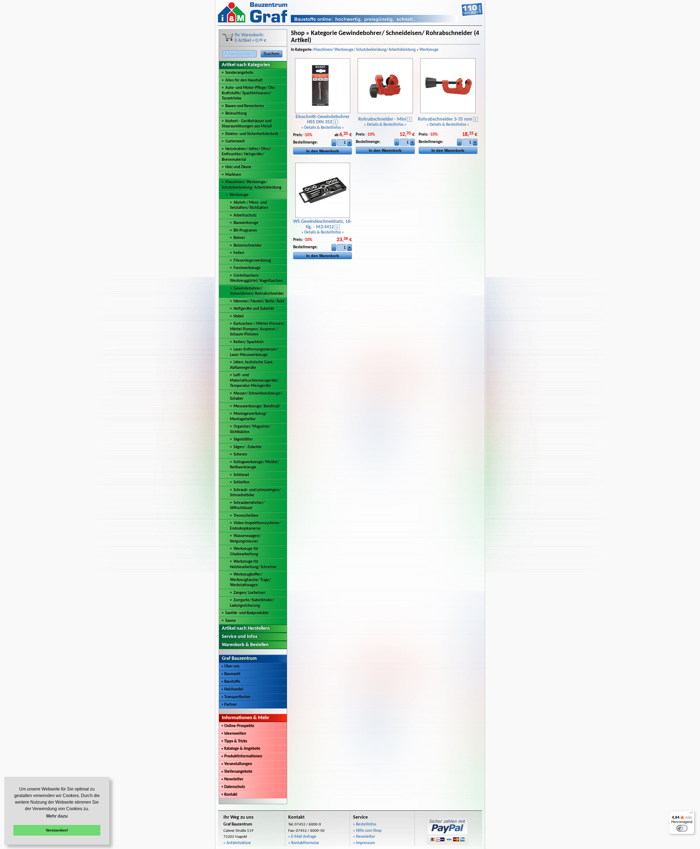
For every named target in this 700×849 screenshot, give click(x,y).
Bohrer (239, 238)
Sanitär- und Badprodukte (247, 613)
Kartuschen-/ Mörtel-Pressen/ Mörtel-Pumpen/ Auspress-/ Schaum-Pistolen (257, 329)
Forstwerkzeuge (247, 268)
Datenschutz (233, 787)
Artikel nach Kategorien (246, 65)
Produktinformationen (241, 756)
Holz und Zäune (238, 167)
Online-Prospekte (237, 726)
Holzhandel (232, 689)
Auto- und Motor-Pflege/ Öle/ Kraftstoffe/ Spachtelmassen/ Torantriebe (249, 93)
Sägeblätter (243, 439)
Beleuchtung (236, 114)
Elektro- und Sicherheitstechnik (251, 134)
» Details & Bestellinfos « (322, 128)
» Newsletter (364, 837)
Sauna (230, 621)
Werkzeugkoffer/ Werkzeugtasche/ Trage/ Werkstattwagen (250, 580)
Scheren (240, 455)
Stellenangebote (236, 772)
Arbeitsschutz (245, 216)
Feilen (239, 253)
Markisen (233, 175)
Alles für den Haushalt (243, 80)
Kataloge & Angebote (240, 749)
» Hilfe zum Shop (367, 831)
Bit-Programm (245, 231)
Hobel (239, 316)
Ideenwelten (233, 734)
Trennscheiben (246, 516)
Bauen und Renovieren (244, 106)
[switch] (681, 828)
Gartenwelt (235, 141)
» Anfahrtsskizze (237, 843)
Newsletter (232, 779)
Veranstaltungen (236, 764)
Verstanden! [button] (57, 830)
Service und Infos (239, 636)
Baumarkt (230, 674)
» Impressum (364, 843)
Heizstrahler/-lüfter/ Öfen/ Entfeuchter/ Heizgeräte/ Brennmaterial (246, 154)
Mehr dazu (57, 816)
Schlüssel (241, 475)
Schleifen (241, 482)
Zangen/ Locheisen (249, 593)
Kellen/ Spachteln (249, 342)
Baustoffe (230, 682)
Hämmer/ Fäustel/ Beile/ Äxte (259, 301)
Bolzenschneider (248, 246)
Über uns (230, 666)
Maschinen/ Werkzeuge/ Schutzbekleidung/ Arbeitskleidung (364, 50)
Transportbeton (235, 697)
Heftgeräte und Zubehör (254, 309)
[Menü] (691, 814)
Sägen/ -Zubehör (248, 447)
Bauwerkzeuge (246, 223)
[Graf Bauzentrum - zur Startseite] (350, 22)
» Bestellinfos (364, 824)
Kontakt (229, 795)
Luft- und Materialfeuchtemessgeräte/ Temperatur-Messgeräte (254, 380)
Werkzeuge (239, 195)
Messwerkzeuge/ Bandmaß (256, 406)
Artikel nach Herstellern (246, 628)
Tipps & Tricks (234, 741)
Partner (229, 705)
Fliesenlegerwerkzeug (252, 261)
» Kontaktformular (303, 843)
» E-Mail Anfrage (302, 837)
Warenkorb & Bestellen (245, 644)
